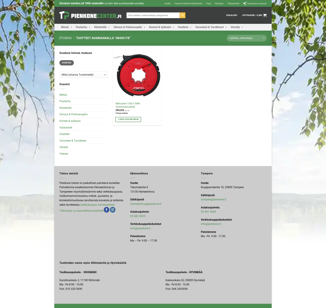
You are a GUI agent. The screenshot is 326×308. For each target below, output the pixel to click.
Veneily (235, 27)
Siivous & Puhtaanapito (128, 27)
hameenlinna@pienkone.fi (145, 204)
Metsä (65, 27)
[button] (231, 15)
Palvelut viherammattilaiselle (188, 3)
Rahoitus (219, 3)
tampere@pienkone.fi (213, 199)
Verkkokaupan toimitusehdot (97, 204)
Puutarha (81, 27)
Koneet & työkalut (160, 27)
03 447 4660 (208, 211)
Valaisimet (65, 127)
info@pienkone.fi (140, 228)
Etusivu (65, 38)
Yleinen (63, 153)
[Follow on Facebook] (106, 210)
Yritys (208, 3)
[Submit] (182, 15)
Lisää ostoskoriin (128, 119)
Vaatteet (183, 27)
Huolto (167, 3)
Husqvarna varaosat (257, 3)
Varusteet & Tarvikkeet (209, 27)
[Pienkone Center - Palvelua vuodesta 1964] (90, 15)
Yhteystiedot (233, 3)
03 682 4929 (137, 216)
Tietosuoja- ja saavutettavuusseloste (81, 210)
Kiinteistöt (100, 27)
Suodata (66, 63)
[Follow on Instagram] (112, 210)
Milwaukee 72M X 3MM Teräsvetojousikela (127, 105)
